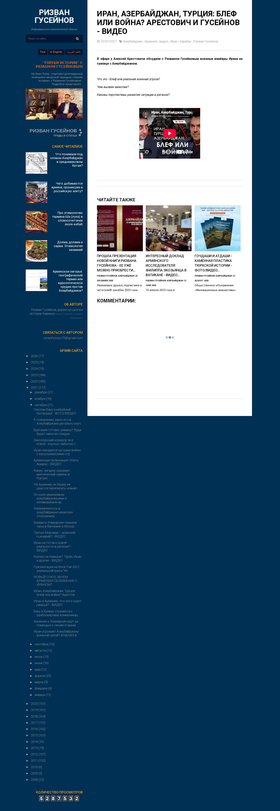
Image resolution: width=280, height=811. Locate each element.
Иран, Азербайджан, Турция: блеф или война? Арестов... (55, 593)
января (40, 695)
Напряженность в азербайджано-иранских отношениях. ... (53, 512)
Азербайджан (133, 41)
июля (39, 657)
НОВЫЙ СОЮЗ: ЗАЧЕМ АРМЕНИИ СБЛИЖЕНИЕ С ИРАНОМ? (55, 580)
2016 (34, 729)
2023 (34, 375)
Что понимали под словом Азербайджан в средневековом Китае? (66, 159)
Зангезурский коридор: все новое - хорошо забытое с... (55, 442)
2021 (34, 388)
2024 (34, 368)
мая (38, 669)
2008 (34, 779)
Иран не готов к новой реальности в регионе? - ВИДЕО (53, 546)
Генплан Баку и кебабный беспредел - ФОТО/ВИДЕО (55, 411)
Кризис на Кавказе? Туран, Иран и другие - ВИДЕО (57, 558)
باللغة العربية (74, 51)
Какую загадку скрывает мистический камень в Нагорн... (52, 474)
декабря (41, 392)
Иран (174, 41)
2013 (34, 748)
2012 (34, 754)
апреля (40, 676)
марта (39, 682)
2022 (34, 381)
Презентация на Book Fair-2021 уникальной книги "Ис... (56, 569)
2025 (34, 362)
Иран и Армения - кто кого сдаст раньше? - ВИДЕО (58, 603)
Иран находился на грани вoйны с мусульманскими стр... (57, 452)
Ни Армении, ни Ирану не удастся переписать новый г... (57, 486)
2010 (34, 767)
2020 (34, 703)
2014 (34, 742)
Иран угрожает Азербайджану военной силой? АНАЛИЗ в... (56, 633)
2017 (34, 723)
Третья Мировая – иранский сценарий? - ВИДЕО (54, 534)
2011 (34, 760)
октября (41, 405)
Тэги (42, 51)
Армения (151, 41)
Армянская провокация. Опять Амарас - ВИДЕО (56, 462)
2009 (34, 773)
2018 (34, 716)
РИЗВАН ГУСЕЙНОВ (54, 16)
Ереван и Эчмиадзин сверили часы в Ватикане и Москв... (55, 524)
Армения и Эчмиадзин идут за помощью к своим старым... (56, 623)
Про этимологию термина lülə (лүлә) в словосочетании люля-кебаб (67, 218)
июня (39, 663)
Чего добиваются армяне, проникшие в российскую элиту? (67, 187)
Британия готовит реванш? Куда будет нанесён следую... (57, 432)
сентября (42, 644)
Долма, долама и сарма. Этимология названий (68, 246)
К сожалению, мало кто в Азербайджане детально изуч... (58, 421)
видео (164, 41)
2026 (34, 356)
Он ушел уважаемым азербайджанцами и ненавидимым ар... (50, 498)
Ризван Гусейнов (63, 314)
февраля (41, 688)
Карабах (186, 41)
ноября (40, 399)
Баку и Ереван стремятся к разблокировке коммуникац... (57, 613)
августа (41, 650)
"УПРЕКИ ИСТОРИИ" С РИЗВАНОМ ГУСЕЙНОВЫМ (59, 64)
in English (56, 51)
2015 (34, 735)
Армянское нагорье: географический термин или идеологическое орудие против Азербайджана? (68, 281)
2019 (34, 710)
